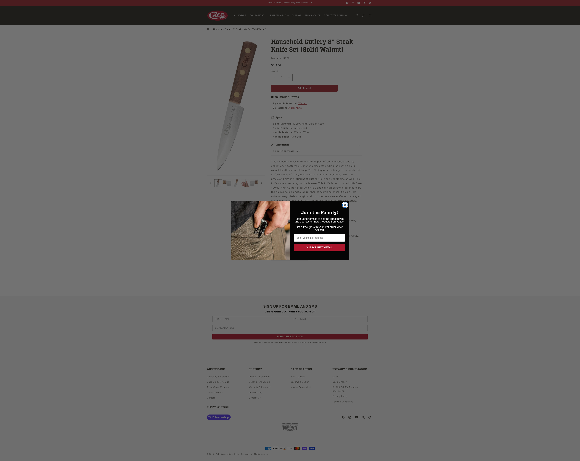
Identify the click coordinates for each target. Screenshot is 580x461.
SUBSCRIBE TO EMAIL (319, 247)
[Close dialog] (345, 205)
